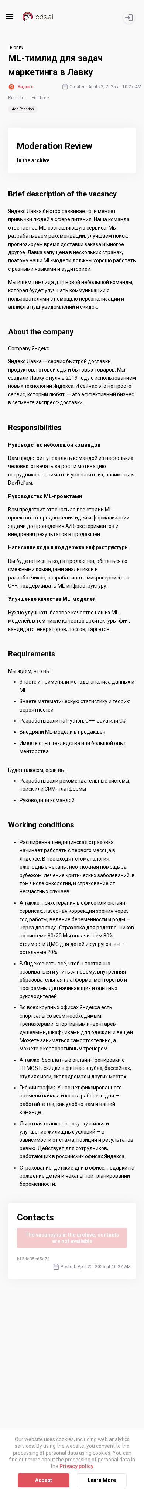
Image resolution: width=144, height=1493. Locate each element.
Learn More (102, 1480)
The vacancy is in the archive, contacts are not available (72, 1238)
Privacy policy (76, 1466)
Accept (43, 1480)
